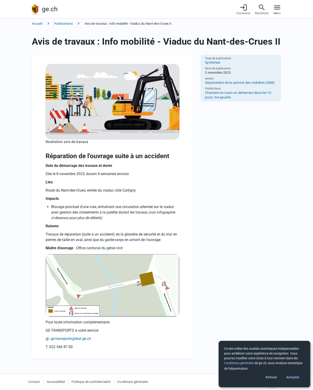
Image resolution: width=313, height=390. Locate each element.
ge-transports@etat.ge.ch (71, 338)
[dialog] (264, 364)
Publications (63, 23)
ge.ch (50, 9)
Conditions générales (132, 382)
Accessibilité (56, 382)
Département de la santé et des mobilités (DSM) (240, 82)
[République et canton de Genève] (35, 9)
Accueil (37, 23)
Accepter (292, 377)
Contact (34, 382)
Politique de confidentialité (90, 382)
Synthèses (212, 62)
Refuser (271, 377)
